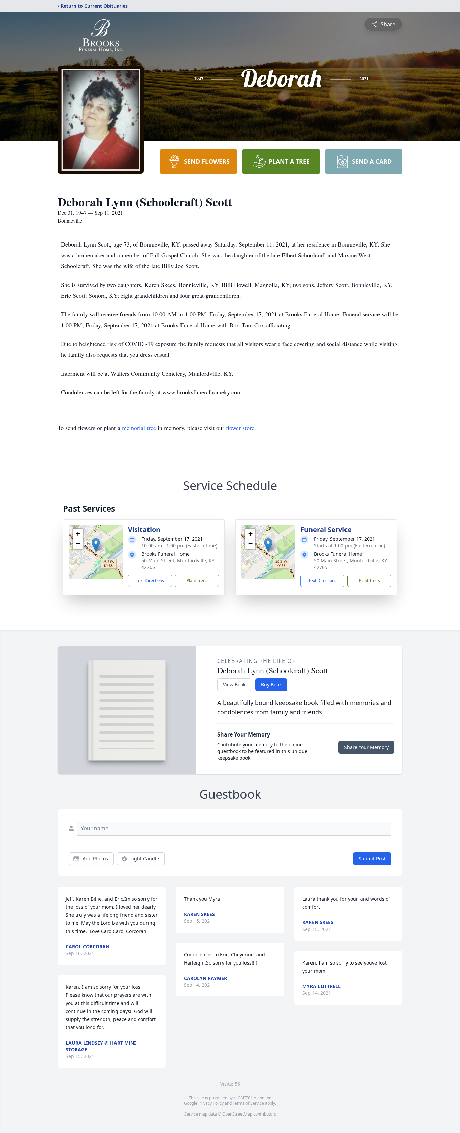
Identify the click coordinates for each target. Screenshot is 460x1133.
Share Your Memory (366, 747)
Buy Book (271, 684)
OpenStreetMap (237, 1114)
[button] (96, 545)
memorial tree (139, 428)
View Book (234, 684)
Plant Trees (197, 580)
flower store (240, 428)
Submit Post (372, 858)
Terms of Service (248, 1103)
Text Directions (150, 580)
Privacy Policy (211, 1103)
